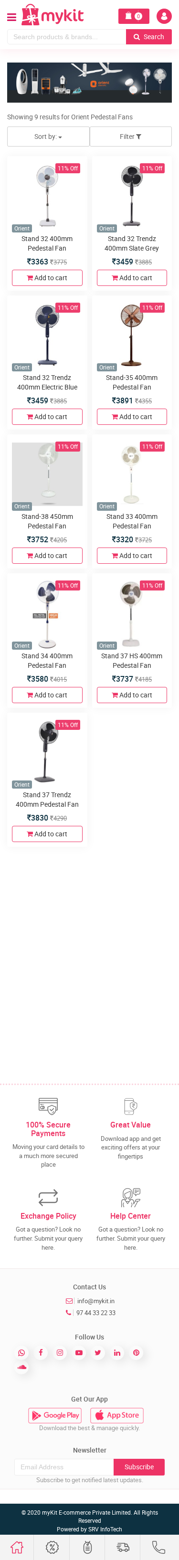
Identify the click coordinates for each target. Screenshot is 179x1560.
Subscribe (139, 1466)
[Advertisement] (89, 943)
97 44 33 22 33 (96, 1312)
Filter (128, 136)
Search (153, 36)
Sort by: (46, 136)
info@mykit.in (96, 1300)
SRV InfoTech (105, 1529)
